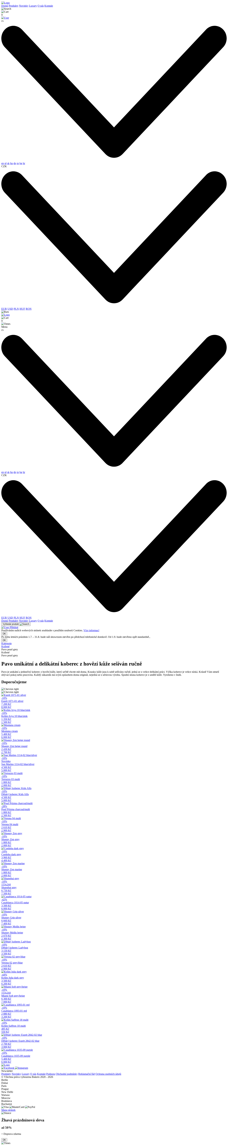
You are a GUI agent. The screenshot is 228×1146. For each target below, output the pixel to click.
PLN (16, 308)
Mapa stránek (8, 1110)
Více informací (91, 630)
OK (4, 633)
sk (8, 163)
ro (18, 163)
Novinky (23, 5)
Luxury (33, 5)
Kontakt (48, 5)
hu (11, 163)
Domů (4, 5)
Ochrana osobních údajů (108, 1073)
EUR (4, 308)
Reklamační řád (86, 1073)
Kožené (5, 646)
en (2, 163)
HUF (22, 308)
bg (21, 163)
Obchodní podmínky (67, 1073)
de (15, 163)
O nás (41, 5)
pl (6, 163)
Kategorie (6, 643)
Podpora (50, 1073)
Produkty (13, 5)
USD (10, 308)
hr (24, 163)
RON (29, 308)
